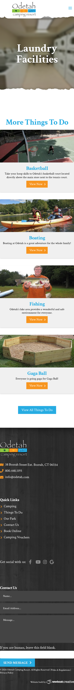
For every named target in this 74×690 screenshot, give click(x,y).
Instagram (44, 561)
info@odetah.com (17, 477)
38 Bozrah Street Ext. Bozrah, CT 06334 (31, 464)
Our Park (10, 518)
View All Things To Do (36, 410)
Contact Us (11, 525)
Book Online (12, 531)
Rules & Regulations (60, 670)
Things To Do (13, 512)
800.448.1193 (13, 470)
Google (51, 561)
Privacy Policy (6, 672)
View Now (36, 184)
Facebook (30, 561)
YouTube (38, 561)
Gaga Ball (37, 373)
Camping (10, 506)
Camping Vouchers (16, 537)
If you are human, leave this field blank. (28, 647)
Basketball (37, 168)
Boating (37, 238)
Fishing (37, 304)
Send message (15, 663)
